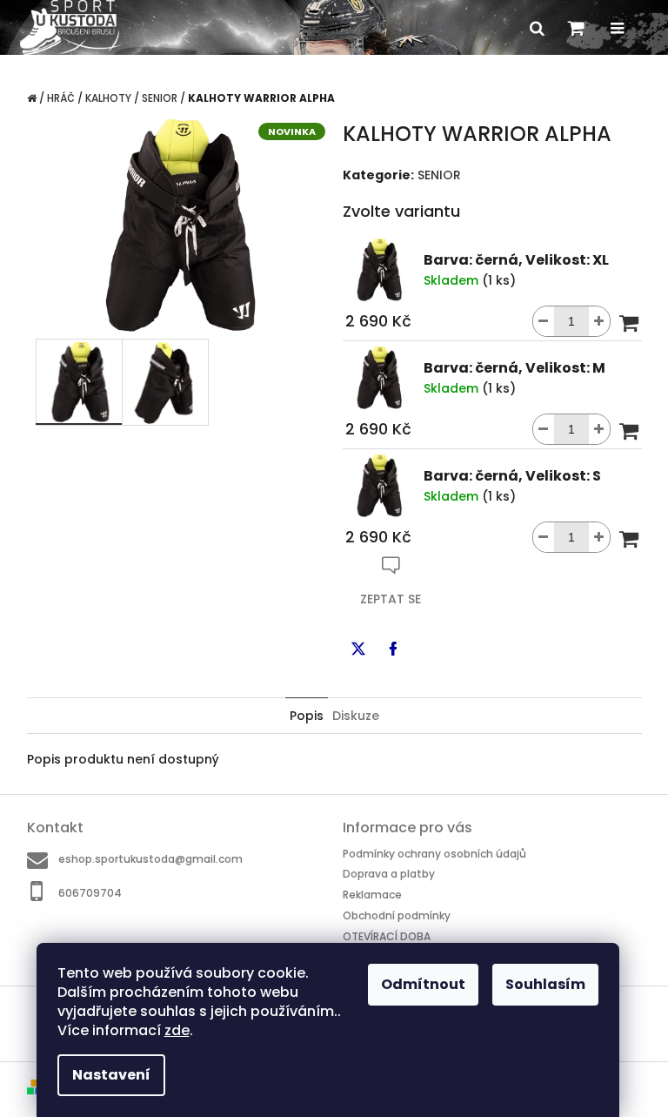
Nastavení (111, 1075)
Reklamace (372, 894)
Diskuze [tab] (355, 715)
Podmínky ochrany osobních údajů (434, 853)
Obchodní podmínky (397, 915)
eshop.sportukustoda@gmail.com (150, 858)
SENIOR (439, 175)
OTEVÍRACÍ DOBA (387, 936)
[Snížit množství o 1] (543, 321)
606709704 (90, 892)
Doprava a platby (389, 873)
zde (177, 1030)
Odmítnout (423, 984)
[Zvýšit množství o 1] (599, 321)
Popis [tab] (307, 715)
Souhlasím (545, 984)
